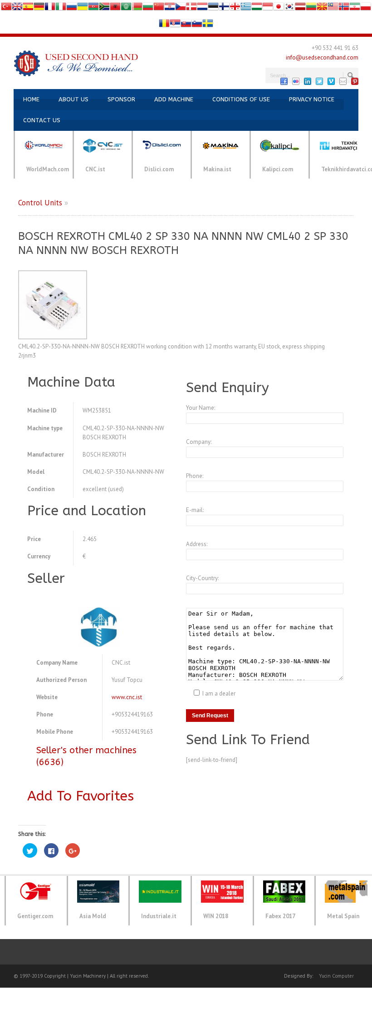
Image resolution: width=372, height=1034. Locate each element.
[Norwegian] (343, 8)
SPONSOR (121, 99)
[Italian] (60, 8)
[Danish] (191, 8)
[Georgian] (235, 8)
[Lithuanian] (311, 8)
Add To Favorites (80, 796)
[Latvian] (300, 8)
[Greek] (245, 8)
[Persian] (354, 8)
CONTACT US (41, 120)
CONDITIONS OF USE (241, 99)
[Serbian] (175, 25)
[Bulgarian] (147, 8)
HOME (31, 99)
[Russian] (71, 8)
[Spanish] (28, 8)
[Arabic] (126, 8)
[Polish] (365, 8)
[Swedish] (207, 25)
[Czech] (180, 8)
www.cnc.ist (127, 697)
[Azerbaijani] (93, 8)
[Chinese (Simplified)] (158, 8)
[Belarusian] (137, 8)
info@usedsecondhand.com (322, 57)
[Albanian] (115, 8)
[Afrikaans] (104, 8)
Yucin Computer (336, 976)
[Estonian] (213, 8)
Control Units (40, 203)
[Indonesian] (267, 8)
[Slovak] (186, 25)
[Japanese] (278, 8)
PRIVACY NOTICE (311, 99)
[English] (17, 8)
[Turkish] (6, 8)
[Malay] (333, 8)
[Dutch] (202, 8)
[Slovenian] (196, 25)
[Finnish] (224, 8)
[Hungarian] (256, 8)
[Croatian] (169, 8)
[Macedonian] (322, 8)
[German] (39, 8)
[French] (49, 8)
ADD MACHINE (173, 99)
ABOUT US (73, 99)
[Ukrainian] (82, 8)
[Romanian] (164, 25)
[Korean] (289, 8)
